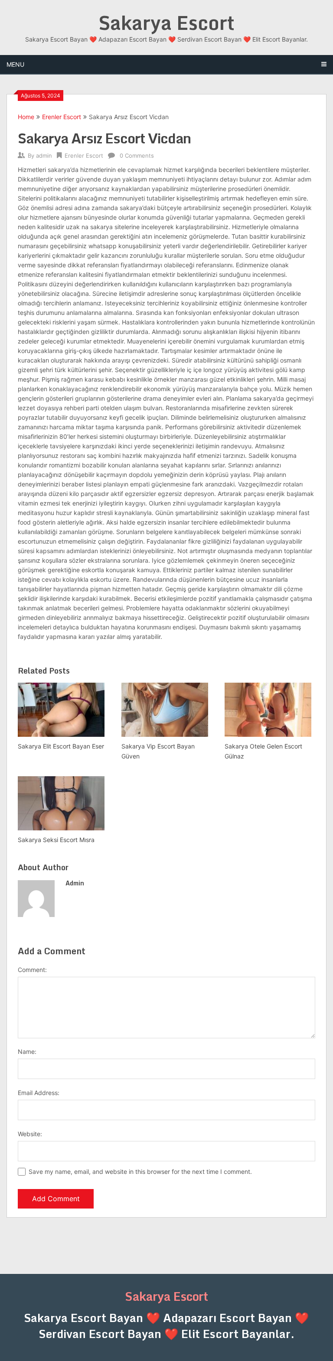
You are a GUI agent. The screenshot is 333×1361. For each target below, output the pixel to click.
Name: (27, 1051)
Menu (15, 64)
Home (26, 116)
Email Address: (38, 1092)
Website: (30, 1133)
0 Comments (137, 155)
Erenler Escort (61, 116)
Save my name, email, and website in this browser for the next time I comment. (140, 1171)
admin (44, 155)
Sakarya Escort (166, 22)
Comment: (32, 969)
